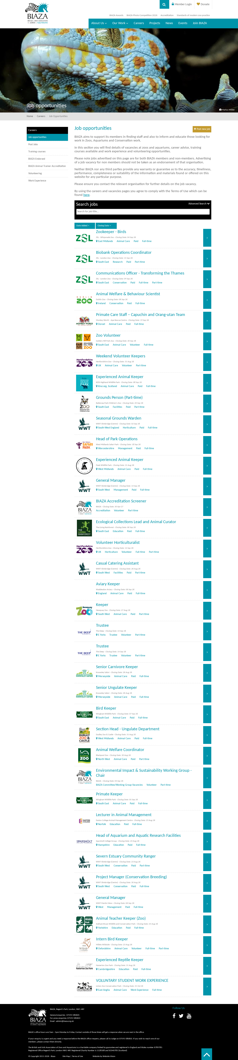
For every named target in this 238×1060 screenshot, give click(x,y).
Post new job (203, 129)
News (169, 23)
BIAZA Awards (116, 15)
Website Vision (109, 1056)
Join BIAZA (200, 23)
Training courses (36, 151)
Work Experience (37, 180)
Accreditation (167, 15)
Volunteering (35, 173)
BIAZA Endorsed (36, 159)
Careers (139, 23)
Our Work (118, 23)
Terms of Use (77, 1056)
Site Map (66, 1056)
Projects (154, 23)
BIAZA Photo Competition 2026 (142, 15)
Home (30, 116)
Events (182, 23)
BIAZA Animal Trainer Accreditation (47, 166)
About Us (97, 23)
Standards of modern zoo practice (193, 15)
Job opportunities (37, 137)
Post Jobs (33, 144)
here (86, 195)
